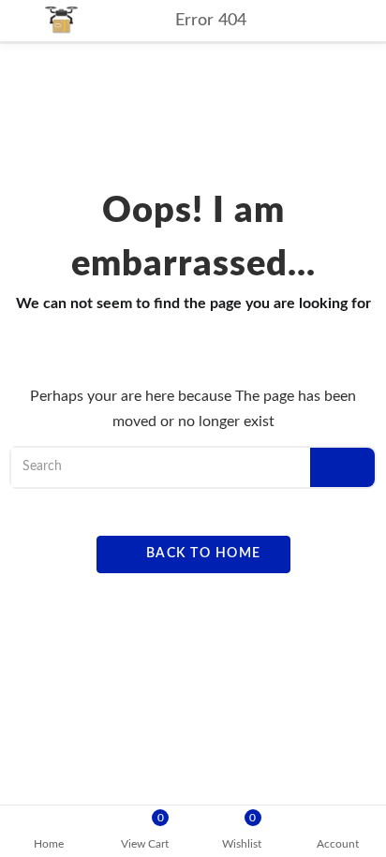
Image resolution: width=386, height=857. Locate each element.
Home (49, 844)
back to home (201, 553)
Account (338, 844)
